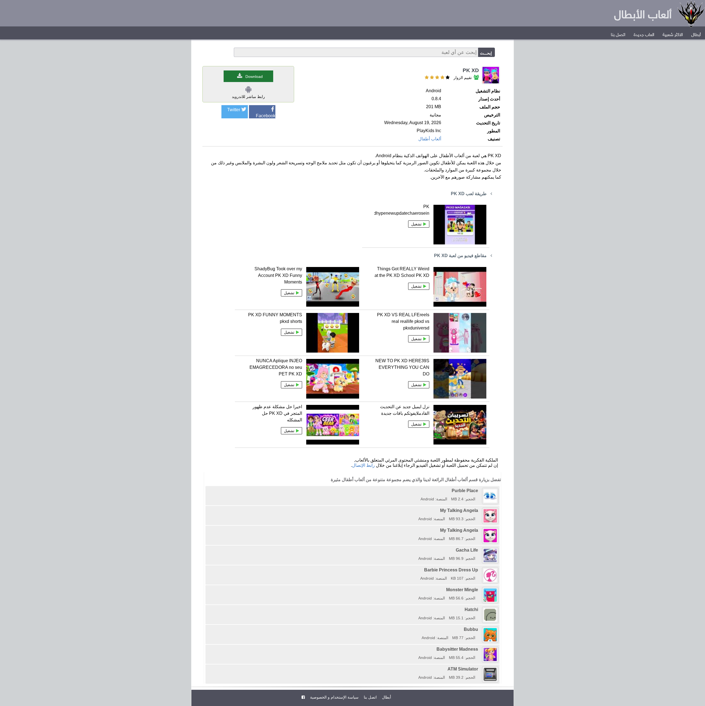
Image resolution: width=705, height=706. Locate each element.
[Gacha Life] (416, 550)
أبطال (696, 35)
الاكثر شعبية (673, 35)
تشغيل (416, 224)
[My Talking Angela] (416, 510)
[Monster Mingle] (416, 589)
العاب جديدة (644, 35)
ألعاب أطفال (429, 139)
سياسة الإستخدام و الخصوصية (334, 697)
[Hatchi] (416, 609)
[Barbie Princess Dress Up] (418, 570)
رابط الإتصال (363, 465)
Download (254, 76)
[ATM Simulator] (416, 669)
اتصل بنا (618, 35)
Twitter (233, 109)
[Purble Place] (419, 490)
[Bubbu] (420, 629)
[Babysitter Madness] (416, 649)
